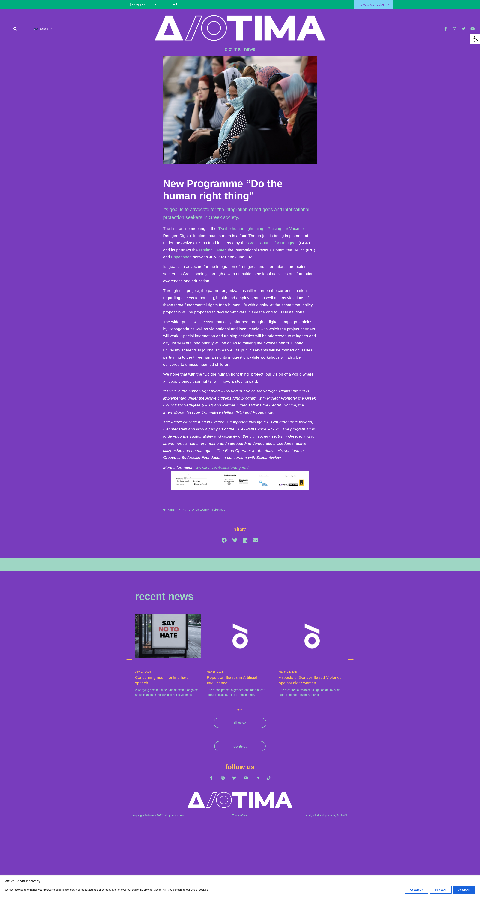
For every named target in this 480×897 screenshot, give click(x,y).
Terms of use (240, 815)
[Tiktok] (269, 778)
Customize (416, 889)
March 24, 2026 (288, 671)
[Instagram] (454, 29)
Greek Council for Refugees (273, 243)
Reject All (440, 889)
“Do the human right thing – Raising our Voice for (261, 228)
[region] (240, 886)
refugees (218, 509)
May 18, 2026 (215, 671)
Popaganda (181, 257)
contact (171, 4)
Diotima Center (212, 250)
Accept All (464, 889)
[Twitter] (463, 29)
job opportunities (143, 4)
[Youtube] (472, 29)
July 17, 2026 (143, 671)
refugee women (199, 509)
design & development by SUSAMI (326, 815)
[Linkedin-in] (257, 778)
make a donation (371, 4)
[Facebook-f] (445, 29)
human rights (176, 509)
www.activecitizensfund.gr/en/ (222, 467)
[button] (475, 39)
